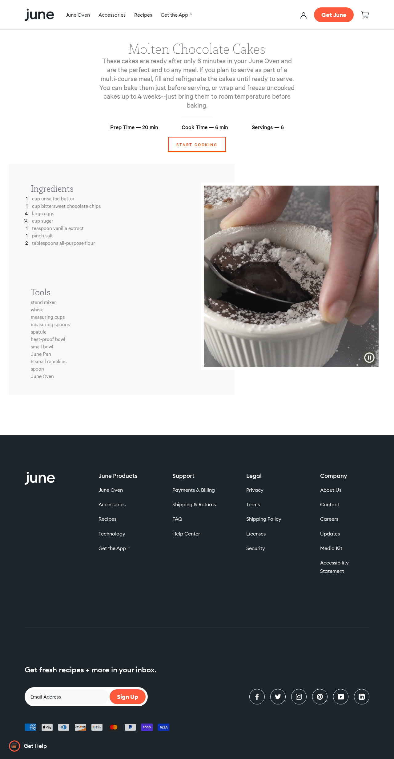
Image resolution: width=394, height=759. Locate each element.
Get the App (175, 15)
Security (255, 548)
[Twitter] (278, 696)
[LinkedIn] (361, 696)
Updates (330, 534)
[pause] (369, 357)
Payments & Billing (193, 490)
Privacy (254, 490)
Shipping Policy (263, 519)
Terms (253, 504)
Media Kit (331, 548)
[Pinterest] (320, 696)
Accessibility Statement (334, 567)
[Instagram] (299, 696)
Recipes (143, 15)
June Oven (78, 15)
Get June (333, 14)
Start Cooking (196, 144)
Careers (329, 519)
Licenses (256, 534)
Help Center (186, 534)
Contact (329, 504)
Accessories (112, 15)
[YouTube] (340, 696)
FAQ (177, 519)
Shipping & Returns (194, 504)
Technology (111, 534)
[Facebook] (257, 696)
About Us (330, 490)
